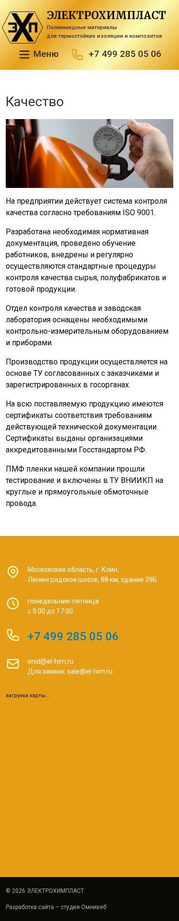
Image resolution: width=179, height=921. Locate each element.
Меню (45, 53)
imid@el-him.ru (51, 661)
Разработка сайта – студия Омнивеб (56, 907)
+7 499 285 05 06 (125, 53)
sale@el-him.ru (90, 671)
